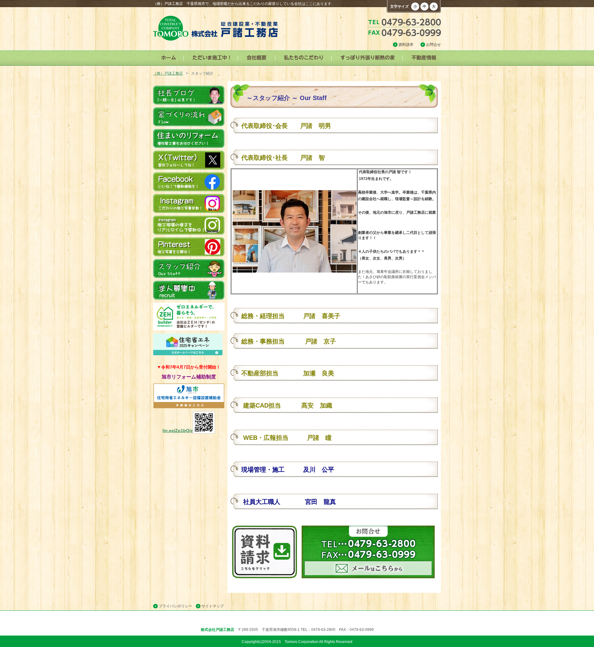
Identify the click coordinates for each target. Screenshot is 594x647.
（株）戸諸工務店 (168, 73)
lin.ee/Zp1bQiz (177, 430)
